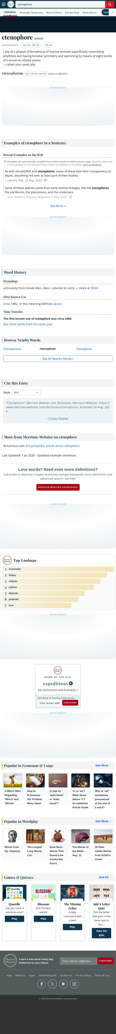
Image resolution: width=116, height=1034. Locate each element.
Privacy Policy (84, 975)
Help (10, 975)
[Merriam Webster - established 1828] (10, 4)
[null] (71, 683)
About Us (20, 975)
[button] (90, 12)
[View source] (45, 180)
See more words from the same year (28, 324)
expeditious (55, 683)
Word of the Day (57, 677)
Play (14, 918)
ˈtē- (47, 45)
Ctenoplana (84, 349)
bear (94, 288)
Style (6, 392)
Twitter (52, 984)
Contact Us (66, 975)
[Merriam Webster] (57, 670)
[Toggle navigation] (3, 4)
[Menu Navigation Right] (112, 12)
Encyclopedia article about (52, 446)
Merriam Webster (10, 960)
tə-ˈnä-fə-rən (35, 73)
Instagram (74, 984)
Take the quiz (101, 933)
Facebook (41, 984)
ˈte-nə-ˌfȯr (30, 45)
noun (38, 38)
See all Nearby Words (57, 359)
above (57, 304)
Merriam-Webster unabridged (58, 487)
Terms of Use (102, 975)
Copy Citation (59, 419)
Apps (32, 975)
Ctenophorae (12, 349)
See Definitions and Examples (57, 689)
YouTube (63, 984)
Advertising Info (48, 975)
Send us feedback (92, 164)
